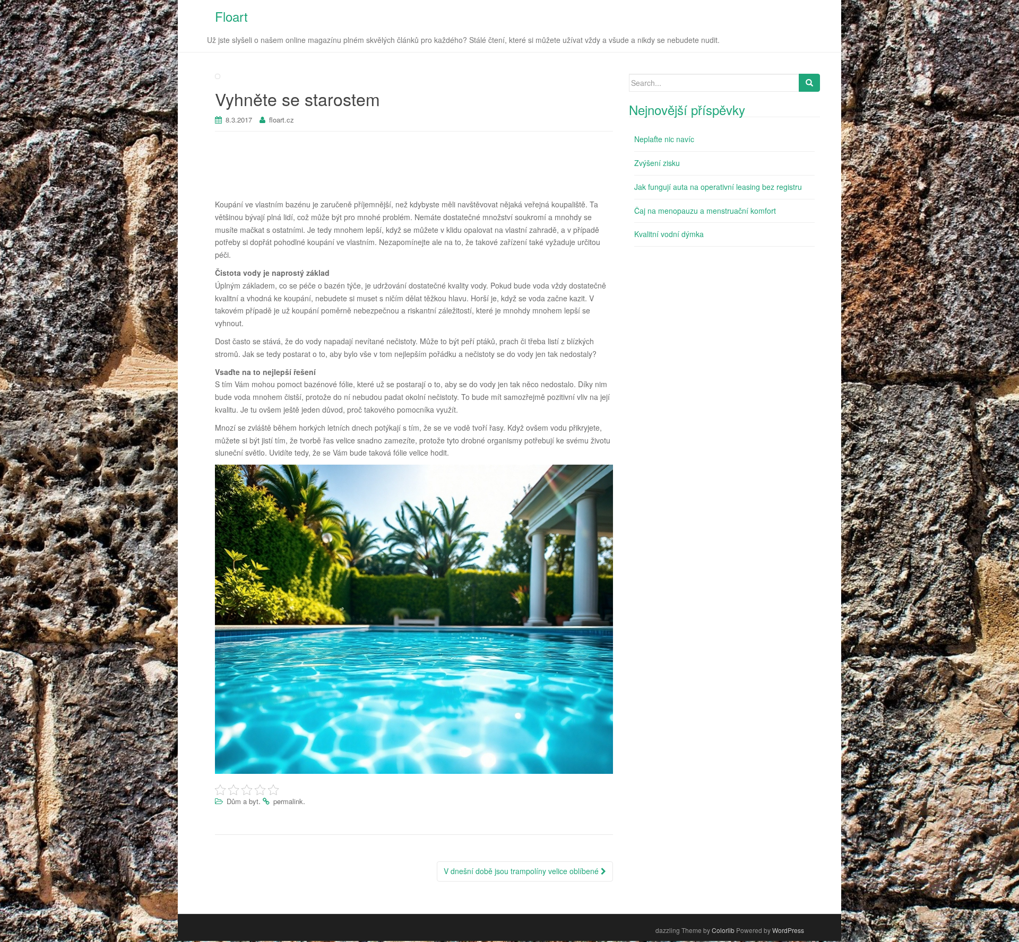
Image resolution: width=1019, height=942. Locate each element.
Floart (231, 16)
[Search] (809, 83)
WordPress (788, 930)
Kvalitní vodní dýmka (669, 234)
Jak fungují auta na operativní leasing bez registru (718, 186)
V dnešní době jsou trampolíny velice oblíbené (522, 871)
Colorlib (723, 930)
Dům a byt (242, 801)
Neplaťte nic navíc (664, 139)
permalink (288, 801)
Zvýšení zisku (657, 163)
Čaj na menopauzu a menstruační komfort (705, 210)
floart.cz (281, 120)
